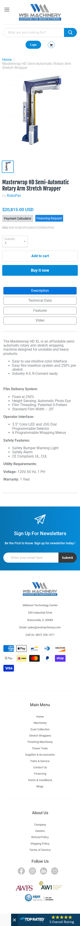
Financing (40, 773)
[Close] (14, 920)
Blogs (40, 786)
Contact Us (40, 767)
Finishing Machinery (40, 742)
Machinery (40, 723)
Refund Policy (40, 837)
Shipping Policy (40, 843)
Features (40, 310)
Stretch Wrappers (40, 735)
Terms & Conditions (40, 780)
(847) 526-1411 (45, 634)
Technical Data (40, 300)
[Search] (70, 32)
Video (40, 320)
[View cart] (51, 45)
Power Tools (40, 748)
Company (40, 824)
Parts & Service (40, 761)
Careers (40, 831)
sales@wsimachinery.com (44, 627)
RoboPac (14, 195)
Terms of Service (40, 850)
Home (7, 60)
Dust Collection (40, 729)
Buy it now (40, 270)
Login (33, 44)
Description (40, 290)
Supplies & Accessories (40, 754)
